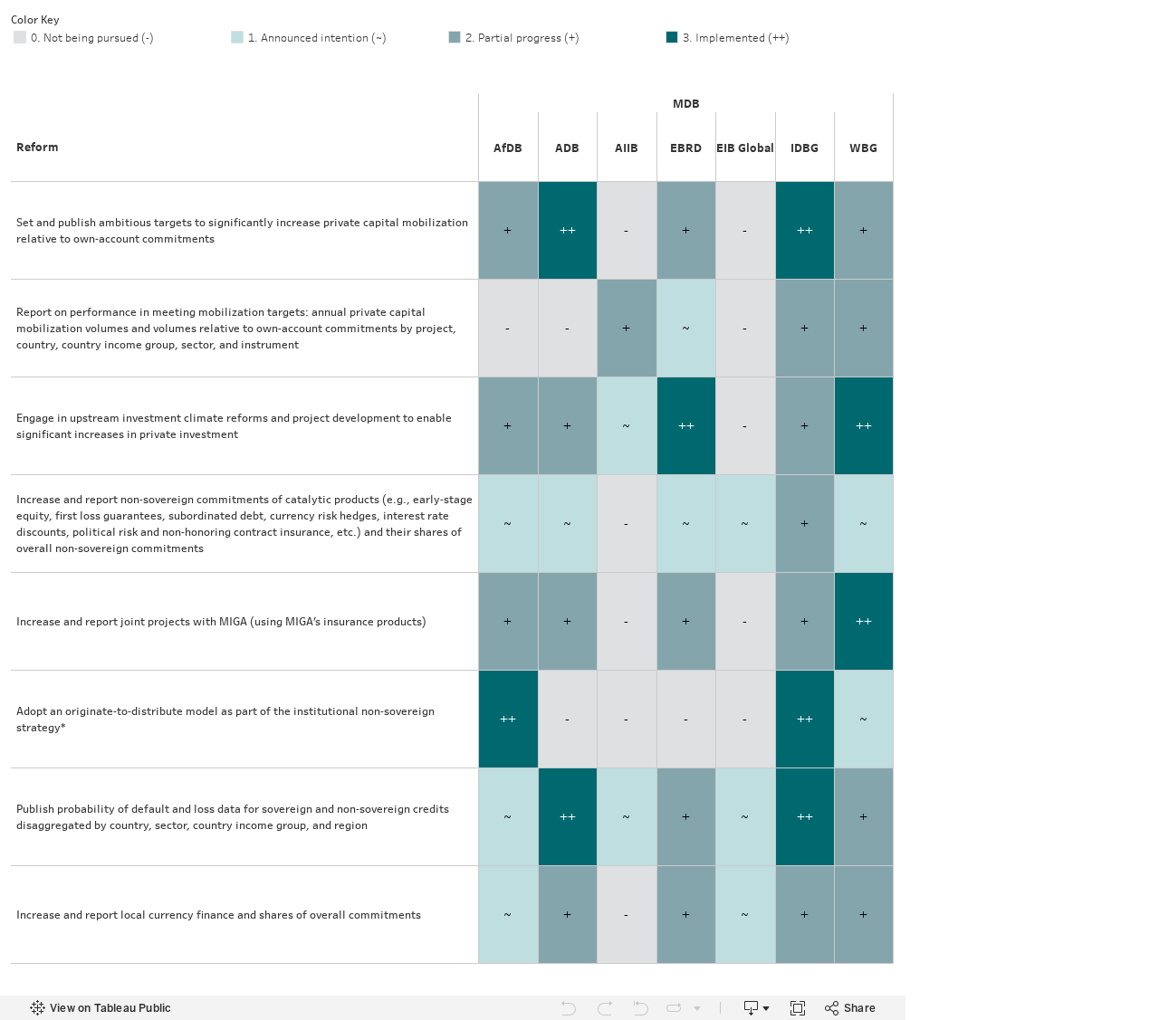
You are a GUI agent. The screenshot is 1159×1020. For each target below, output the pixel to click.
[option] (119, 37)
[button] (887, 18)
